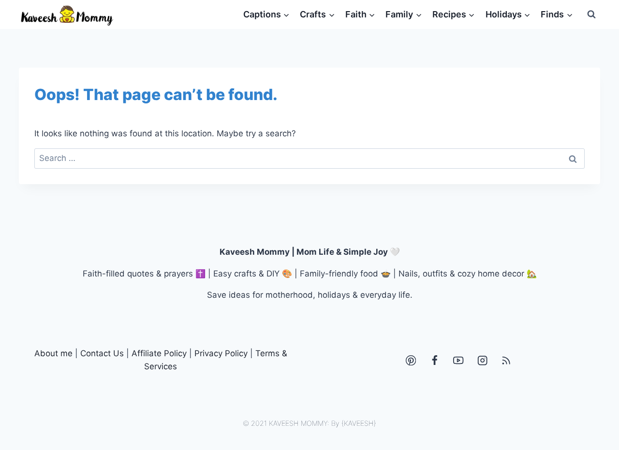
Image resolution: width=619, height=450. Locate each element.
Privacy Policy (221, 353)
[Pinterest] (410, 360)
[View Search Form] (591, 14)
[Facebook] (434, 360)
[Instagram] (482, 360)
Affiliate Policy (159, 353)
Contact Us (102, 353)
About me (53, 353)
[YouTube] (458, 360)
